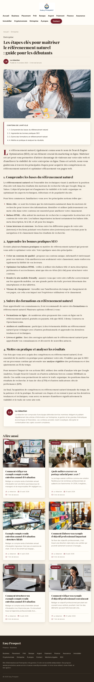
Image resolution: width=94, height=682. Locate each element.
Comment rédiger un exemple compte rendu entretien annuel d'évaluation (20, 474)
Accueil (6, 16)
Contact (56, 21)
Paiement (60, 16)
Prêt (35, 16)
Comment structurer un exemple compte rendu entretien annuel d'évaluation (20, 598)
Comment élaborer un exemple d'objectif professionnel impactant (68, 535)
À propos (44, 21)
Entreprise (34, 21)
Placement (26, 16)
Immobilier (7, 21)
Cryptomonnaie (20, 21)
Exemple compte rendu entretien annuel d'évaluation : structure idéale (20, 536)
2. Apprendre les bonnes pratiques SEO (24, 133)
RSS (61, 657)
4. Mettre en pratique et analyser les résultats (26, 140)
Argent (51, 16)
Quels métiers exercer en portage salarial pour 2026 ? (65, 473)
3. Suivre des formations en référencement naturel (28, 137)
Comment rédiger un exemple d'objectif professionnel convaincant (69, 597)
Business (15, 16)
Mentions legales (51, 657)
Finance (70, 16)
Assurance (80, 16)
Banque (42, 16)
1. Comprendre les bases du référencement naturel (28, 130)
